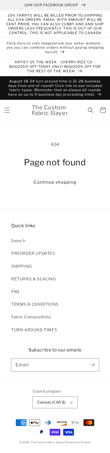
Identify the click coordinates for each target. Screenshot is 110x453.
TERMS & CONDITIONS (35, 304)
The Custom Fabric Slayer (47, 442)
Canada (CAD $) (51, 402)
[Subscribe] (92, 365)
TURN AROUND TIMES (34, 329)
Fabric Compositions (31, 316)
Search (18, 240)
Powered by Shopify (78, 442)
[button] (7, 110)
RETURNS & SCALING (33, 278)
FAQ (15, 291)
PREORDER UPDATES (33, 253)
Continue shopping (55, 182)
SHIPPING (21, 266)
